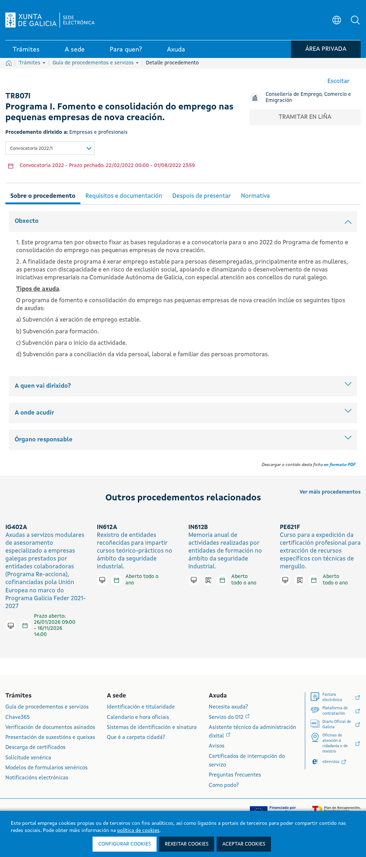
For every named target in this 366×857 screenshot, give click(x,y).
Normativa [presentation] (255, 196)
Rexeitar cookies (186, 844)
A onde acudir (34, 413)
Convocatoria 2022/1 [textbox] (31, 148)
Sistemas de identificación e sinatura (152, 727)
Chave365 (17, 717)
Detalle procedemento (172, 62)
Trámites (30, 62)
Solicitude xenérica (28, 758)
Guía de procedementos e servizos (94, 62)
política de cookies (138, 830)
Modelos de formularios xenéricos (46, 768)
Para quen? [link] (126, 49)
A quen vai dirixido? (43, 386)
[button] (355, 20)
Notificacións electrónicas (36, 778)
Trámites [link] (26, 49)
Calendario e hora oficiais (138, 717)
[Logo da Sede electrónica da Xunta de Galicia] (50, 20)
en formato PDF (339, 465)
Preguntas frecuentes (235, 775)
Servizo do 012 (227, 717)
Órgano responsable (44, 440)
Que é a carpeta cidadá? (136, 737)
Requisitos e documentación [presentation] (123, 196)
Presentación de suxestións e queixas (50, 737)
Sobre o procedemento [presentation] (42, 196)
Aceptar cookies (243, 844)
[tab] (42, 195)
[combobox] (50, 148)
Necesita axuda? (228, 707)
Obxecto (27, 221)
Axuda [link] (176, 49)
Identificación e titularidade (141, 707)
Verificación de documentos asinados (50, 727)
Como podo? (224, 785)
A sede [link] (75, 49)
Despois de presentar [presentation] (201, 196)
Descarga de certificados (35, 747)
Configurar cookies (124, 844)
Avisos (216, 746)
